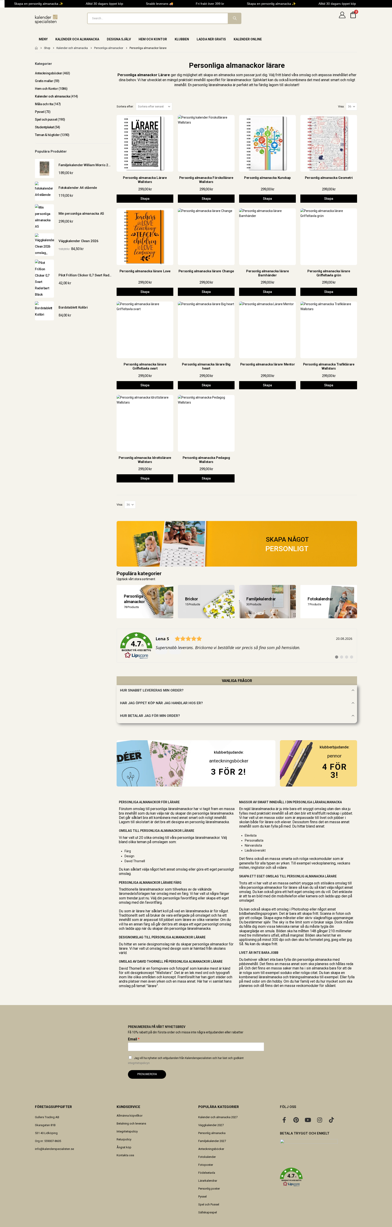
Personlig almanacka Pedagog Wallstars (206, 460)
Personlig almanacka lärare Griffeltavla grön (328, 273)
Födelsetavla (206, 1172)
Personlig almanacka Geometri (329, 178)
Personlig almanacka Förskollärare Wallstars (206, 180)
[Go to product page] (44, 168)
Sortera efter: (125, 106)
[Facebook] (284, 1119)
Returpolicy (124, 1139)
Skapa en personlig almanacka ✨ (30, 3)
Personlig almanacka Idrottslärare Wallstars (145, 460)
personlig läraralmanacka (212, 85)
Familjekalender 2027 (212, 1141)
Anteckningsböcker (48, 73)
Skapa (144, 198)
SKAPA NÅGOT (287, 539)
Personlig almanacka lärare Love (145, 271)
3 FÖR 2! (228, 772)
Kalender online (248, 39)
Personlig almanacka (211, 1133)
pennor (334, 756)
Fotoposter (205, 1164)
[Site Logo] (46, 19)
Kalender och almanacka (77, 39)
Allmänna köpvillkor (129, 1115)
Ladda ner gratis (211, 39)
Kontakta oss (125, 1155)
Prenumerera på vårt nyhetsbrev (156, 1027)
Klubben (182, 39)
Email (134, 1039)
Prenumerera (147, 1074)
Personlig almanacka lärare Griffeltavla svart (145, 366)
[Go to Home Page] (36, 48)
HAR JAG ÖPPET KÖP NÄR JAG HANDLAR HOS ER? (161, 703)
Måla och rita (44, 104)
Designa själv (119, 39)
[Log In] (342, 18)
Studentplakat (44, 127)
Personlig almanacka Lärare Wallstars (145, 180)
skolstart (291, 85)
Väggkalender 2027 (211, 1125)
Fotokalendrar (320, 598)
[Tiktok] (331, 1119)
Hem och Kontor (153, 39)
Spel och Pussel (208, 1204)
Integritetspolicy (127, 1131)
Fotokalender (207, 1157)
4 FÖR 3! (334, 771)
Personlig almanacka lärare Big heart (206, 366)
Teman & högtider (47, 135)
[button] (318, 1177)
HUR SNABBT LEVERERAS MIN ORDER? (152, 690)
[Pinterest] (296, 1119)
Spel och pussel (46, 119)
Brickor (191, 598)
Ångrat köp (124, 1147)
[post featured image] (145, 143)
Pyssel (39, 112)
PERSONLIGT (287, 548)
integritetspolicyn (139, 1063)
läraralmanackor (239, 80)
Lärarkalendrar (207, 1180)
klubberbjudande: (334, 747)
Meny (43, 39)
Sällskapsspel (207, 1212)
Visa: (341, 106)
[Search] (234, 18)
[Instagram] (319, 1119)
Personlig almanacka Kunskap (267, 178)
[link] (236, 645)
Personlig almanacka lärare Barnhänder (267, 273)
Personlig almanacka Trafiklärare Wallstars (329, 366)
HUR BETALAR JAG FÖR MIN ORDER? (150, 716)
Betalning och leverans (131, 1123)
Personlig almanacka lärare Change (206, 271)
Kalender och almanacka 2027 (218, 1117)
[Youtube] (308, 1119)
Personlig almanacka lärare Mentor (267, 364)
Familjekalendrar (261, 598)
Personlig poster (209, 1188)
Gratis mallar (44, 81)
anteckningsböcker (228, 761)
